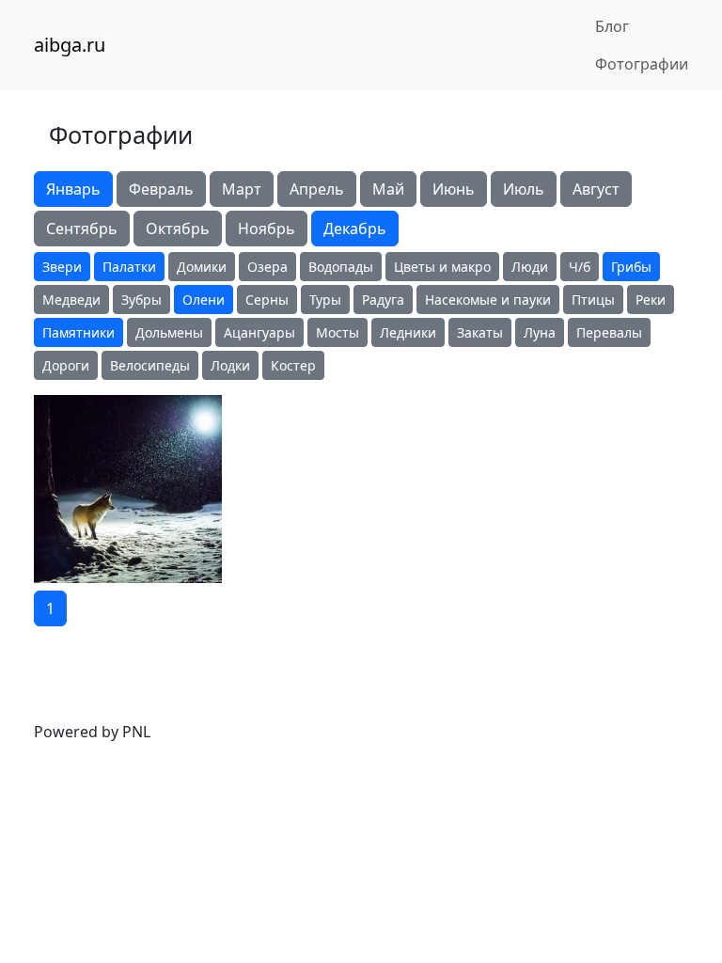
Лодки (230, 365)
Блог (612, 26)
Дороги (65, 365)
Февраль (161, 189)
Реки (651, 299)
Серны (267, 299)
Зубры (141, 299)
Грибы (631, 267)
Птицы (593, 299)
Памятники (78, 332)
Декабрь (354, 228)
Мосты (337, 332)
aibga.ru (69, 44)
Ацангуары (259, 332)
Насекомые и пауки (488, 299)
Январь (73, 189)
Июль (523, 189)
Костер (293, 365)
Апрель (317, 189)
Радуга (383, 299)
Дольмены (169, 332)
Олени (203, 299)
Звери (62, 267)
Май (388, 189)
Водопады (340, 267)
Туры (325, 299)
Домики (202, 267)
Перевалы (609, 332)
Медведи (71, 299)
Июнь (453, 189)
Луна (540, 332)
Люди (529, 267)
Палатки (129, 267)
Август (596, 189)
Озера (267, 267)
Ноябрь (266, 228)
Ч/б (579, 267)
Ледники (408, 332)
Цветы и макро (442, 267)
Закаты (480, 332)
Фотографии (641, 64)
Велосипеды (150, 365)
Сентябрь (82, 228)
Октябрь (178, 228)
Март (241, 189)
